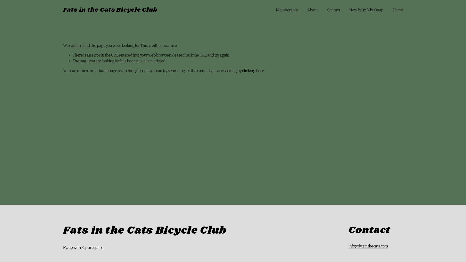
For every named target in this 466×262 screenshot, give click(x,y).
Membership (287, 10)
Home (398, 10)
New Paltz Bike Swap (366, 10)
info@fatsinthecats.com (368, 246)
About (312, 10)
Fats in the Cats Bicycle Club (110, 10)
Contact (333, 10)
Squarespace (92, 247)
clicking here (133, 70)
